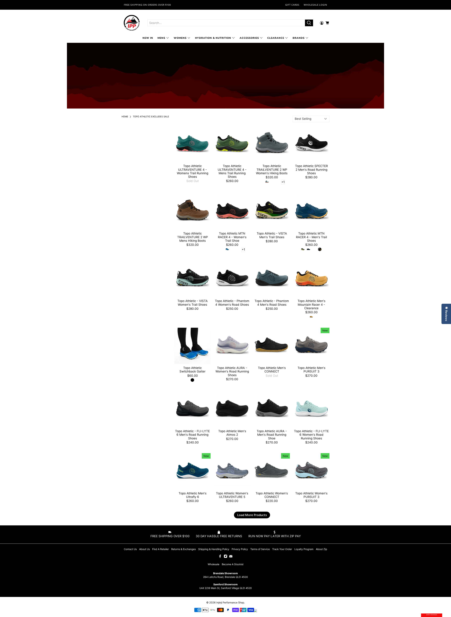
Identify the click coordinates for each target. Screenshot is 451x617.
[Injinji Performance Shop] (131, 23)
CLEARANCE (275, 38)
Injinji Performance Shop (230, 602)
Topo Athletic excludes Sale (151, 117)
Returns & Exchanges (183, 549)
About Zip (321, 549)
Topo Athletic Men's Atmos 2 (232, 432)
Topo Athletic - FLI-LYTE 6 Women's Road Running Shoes (311, 434)
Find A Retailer (160, 549)
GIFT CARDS (292, 4)
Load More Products (252, 515)
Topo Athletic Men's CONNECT (272, 369)
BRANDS (299, 38)
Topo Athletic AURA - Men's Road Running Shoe (272, 434)
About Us (144, 549)
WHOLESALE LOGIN (315, 4)
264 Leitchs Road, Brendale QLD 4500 (225, 576)
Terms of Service (260, 549)
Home (125, 117)
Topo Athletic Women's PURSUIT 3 (311, 495)
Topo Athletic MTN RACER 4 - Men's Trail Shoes (311, 237)
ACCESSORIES (249, 38)
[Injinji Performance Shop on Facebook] (220, 557)
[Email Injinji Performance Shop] (231, 557)
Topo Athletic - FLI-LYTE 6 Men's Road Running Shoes (192, 434)
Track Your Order (282, 549)
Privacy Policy (240, 549)
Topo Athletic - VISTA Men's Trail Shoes (272, 235)
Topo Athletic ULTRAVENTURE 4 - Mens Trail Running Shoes (232, 171)
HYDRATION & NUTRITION (213, 38)
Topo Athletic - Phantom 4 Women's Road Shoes (232, 302)
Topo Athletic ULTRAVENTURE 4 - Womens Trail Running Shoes (192, 171)
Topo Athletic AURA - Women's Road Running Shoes (232, 371)
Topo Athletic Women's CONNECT (272, 495)
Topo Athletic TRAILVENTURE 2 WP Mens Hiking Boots (192, 237)
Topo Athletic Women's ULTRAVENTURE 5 (232, 495)
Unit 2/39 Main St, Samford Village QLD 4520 (225, 588)
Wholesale (213, 564)
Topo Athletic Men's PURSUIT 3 (311, 369)
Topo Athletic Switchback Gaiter (192, 369)
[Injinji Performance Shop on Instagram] (225, 557)
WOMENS (180, 38)
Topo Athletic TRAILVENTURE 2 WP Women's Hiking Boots (272, 169)
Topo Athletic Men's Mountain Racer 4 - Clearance (311, 304)
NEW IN (148, 38)
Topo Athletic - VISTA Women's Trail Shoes (192, 302)
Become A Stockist (232, 564)
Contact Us (130, 549)
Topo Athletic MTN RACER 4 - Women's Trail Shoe (232, 237)
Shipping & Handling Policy (213, 549)
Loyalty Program (303, 549)
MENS (161, 38)
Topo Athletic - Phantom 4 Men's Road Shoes (272, 302)
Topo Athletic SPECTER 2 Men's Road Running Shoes (311, 169)
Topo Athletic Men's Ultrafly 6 (192, 495)
